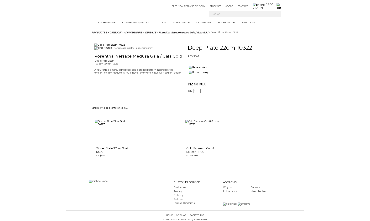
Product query (200, 72)
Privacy (178, 191)
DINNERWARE (133, 32)
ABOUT (229, 6)
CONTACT (243, 6)
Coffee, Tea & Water (135, 22)
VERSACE (150, 32)
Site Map (181, 215)
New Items (248, 22)
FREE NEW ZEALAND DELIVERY (188, 6)
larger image (105, 48)
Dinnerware (181, 22)
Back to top (197, 215)
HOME (93, 22)
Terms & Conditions (184, 203)
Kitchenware (107, 22)
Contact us (180, 187)
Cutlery (161, 22)
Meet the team (259, 191)
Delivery (178, 195)
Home (169, 215)
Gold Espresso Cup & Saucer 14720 (200, 150)
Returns (178, 199)
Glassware (204, 22)
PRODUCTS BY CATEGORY (107, 32)
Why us (227, 187)
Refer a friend (200, 67)
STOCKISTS (215, 6)
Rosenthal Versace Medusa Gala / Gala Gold (183, 32)
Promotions (226, 22)
